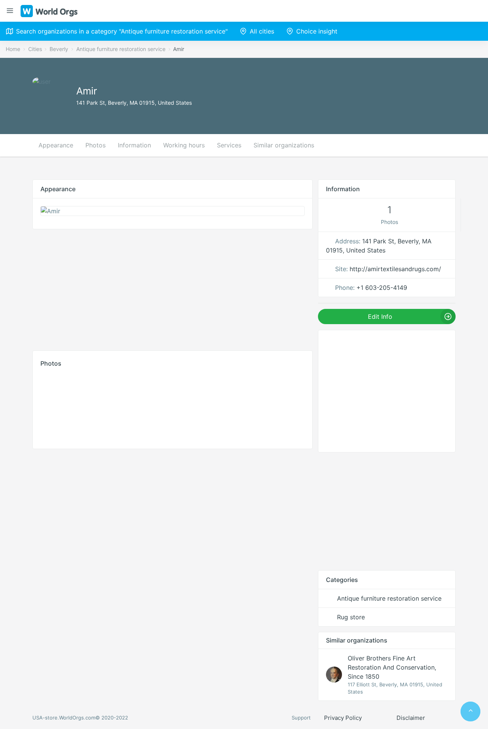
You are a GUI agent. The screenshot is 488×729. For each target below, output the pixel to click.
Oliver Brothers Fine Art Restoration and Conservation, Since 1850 (392, 667)
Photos (95, 145)
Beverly (59, 49)
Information (134, 145)
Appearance (56, 145)
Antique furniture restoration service (120, 49)
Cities (35, 49)
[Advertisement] (172, 288)
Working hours (184, 145)
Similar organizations (284, 145)
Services (229, 145)
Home (13, 49)
